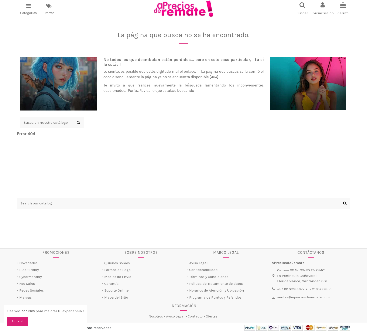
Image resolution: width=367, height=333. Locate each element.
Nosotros (156, 316)
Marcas (25, 297)
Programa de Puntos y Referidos (215, 297)
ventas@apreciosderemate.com (303, 297)
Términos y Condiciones (208, 277)
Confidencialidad (203, 270)
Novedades (28, 263)
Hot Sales (27, 283)
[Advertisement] (183, 168)
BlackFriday (29, 270)
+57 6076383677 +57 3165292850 (304, 289)
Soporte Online (116, 290)
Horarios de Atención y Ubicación (216, 290)
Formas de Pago (117, 270)
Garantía (111, 283)
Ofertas (211, 316)
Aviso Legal (198, 263)
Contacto (195, 316)
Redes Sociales (31, 290)
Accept (17, 321)
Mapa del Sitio (116, 297)
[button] (28, 9)
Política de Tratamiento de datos (216, 283)
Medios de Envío (117, 277)
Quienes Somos (117, 263)
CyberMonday (30, 277)
